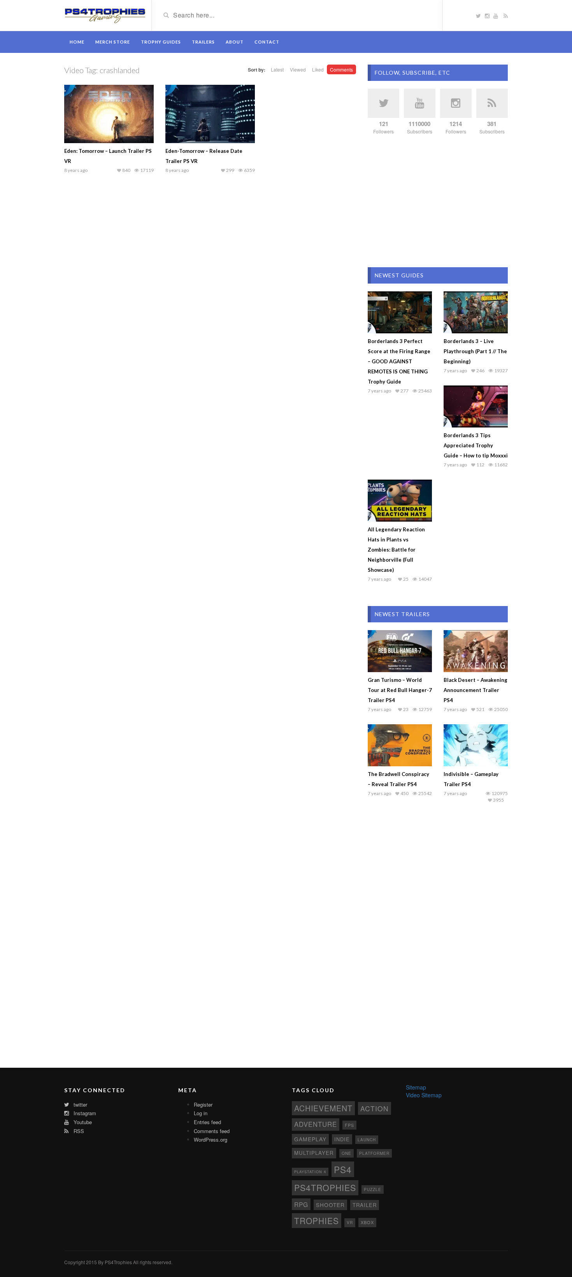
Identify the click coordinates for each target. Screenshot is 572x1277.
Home (77, 41)
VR (350, 1222)
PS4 (343, 1169)
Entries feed (207, 1122)
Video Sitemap (424, 1095)
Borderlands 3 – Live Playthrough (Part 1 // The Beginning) (475, 351)
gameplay (310, 1139)
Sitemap (416, 1087)
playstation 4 (310, 1171)
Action (374, 1108)
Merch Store (112, 41)
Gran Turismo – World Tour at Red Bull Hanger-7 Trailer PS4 (400, 690)
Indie (342, 1139)
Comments (341, 69)
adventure (315, 1124)
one (346, 1153)
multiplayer (314, 1152)
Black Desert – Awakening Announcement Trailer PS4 (475, 690)
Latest (277, 69)
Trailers (203, 41)
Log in (200, 1113)
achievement (323, 1108)
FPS (349, 1125)
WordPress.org (210, 1139)
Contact (266, 41)
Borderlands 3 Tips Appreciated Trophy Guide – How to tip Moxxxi (476, 445)
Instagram (84, 1113)
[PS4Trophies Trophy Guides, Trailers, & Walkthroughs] (105, 15)
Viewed (298, 69)
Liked (318, 69)
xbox (367, 1222)
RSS (78, 1131)
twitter (79, 1104)
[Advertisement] (438, 201)
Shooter (330, 1205)
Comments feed (212, 1131)
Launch (367, 1139)
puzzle (372, 1189)
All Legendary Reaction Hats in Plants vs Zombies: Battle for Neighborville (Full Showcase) (396, 549)
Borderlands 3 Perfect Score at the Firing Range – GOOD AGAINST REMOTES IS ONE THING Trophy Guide (399, 361)
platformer (374, 1153)
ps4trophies (325, 1187)
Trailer (365, 1205)
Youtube (82, 1122)
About (235, 41)
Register (203, 1104)
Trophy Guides (161, 41)
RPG (301, 1204)
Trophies (316, 1220)
